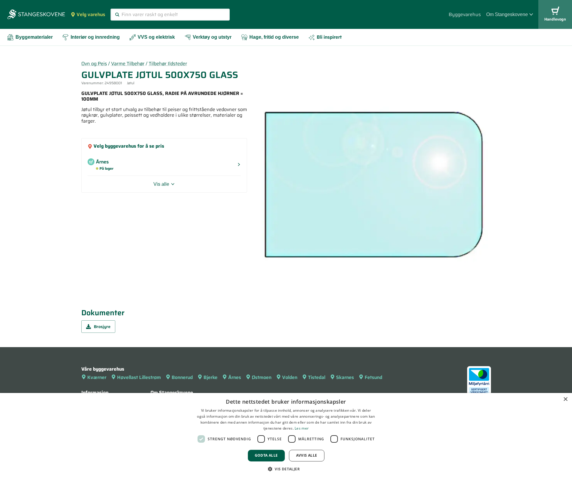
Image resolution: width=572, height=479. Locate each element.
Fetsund (373, 377)
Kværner (96, 377)
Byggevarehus (465, 14)
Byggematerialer (34, 37)
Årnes (234, 377)
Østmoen (261, 377)
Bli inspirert (329, 37)
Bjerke (210, 377)
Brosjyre (102, 326)
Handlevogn (555, 19)
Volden (289, 377)
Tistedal (316, 377)
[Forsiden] (36, 15)
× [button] (565, 399)
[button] (286, 469)
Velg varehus (91, 14)
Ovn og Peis (94, 63)
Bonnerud (182, 377)
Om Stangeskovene (507, 14)
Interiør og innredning (95, 37)
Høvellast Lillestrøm (139, 377)
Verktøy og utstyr (212, 37)
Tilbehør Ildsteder (168, 63)
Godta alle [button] (266, 455)
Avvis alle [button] (306, 455)
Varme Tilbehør (127, 63)
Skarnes (345, 377)
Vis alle (161, 184)
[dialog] (286, 436)
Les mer (302, 428)
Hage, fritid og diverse (274, 37)
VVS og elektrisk (156, 37)
